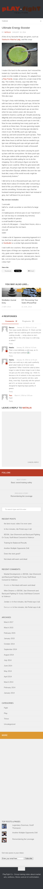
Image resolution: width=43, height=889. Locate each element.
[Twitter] (13, 472)
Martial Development (12, 574)
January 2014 (9, 693)
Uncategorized (9, 724)
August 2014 (9, 655)
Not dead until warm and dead (15, 559)
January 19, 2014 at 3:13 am (26, 347)
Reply (11, 344)
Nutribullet (7, 243)
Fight (6, 708)
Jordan (6, 602)
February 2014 (9, 687)
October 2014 (9, 644)
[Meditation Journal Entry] (11, 292)
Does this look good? (12, 554)
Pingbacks (27, 321)
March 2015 (8, 628)
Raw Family (8, 79)
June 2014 (8, 666)
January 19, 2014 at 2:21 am (26, 327)
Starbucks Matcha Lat (11, 39)
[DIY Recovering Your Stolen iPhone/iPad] (31, 292)
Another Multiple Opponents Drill (16, 548)
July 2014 (7, 660)
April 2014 (8, 677)
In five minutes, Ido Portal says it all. (18, 529)
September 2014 (10, 649)
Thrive (5, 21)
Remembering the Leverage (23, 839)
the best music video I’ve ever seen (18, 524)
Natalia (7, 32)
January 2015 (9, 638)
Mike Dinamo (9, 591)
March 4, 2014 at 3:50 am (23, 395)
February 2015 (9, 633)
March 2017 (8, 622)
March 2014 (8, 682)
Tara (10, 395)
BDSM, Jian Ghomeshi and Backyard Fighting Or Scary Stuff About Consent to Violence (21, 577)
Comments (11, 321)
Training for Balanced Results (15, 543)
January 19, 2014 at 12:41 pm (26, 360)
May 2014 (8, 671)
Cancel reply (33, 462)
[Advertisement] (11, 777)
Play (5, 713)
